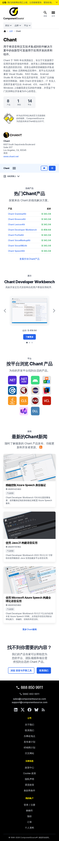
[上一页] (5, 310)
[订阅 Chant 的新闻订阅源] (40, 447)
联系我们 (43, 670)
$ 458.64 (46, 230)
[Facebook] (29, 709)
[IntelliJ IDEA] (46, 390)
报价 (29, 816)
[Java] (12, 401)
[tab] (27, 342)
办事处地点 (29, 736)
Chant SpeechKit (16, 251)
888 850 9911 (32, 687)
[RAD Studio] (35, 401)
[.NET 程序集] (24, 380)
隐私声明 (29, 779)
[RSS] (43, 709)
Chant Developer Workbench (22, 230)
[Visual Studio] (24, 411)
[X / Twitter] (22, 709)
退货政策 (29, 784)
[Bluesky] (36, 709)
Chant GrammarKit (17, 214)
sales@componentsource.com (29, 698)
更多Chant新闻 (29, 629)
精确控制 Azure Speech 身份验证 (26, 485)
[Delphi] (24, 390)
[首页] (4, 31)
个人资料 (29, 827)
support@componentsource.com (29, 702)
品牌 (17, 25)
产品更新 (10, 493)
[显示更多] (57, 2)
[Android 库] (35, 380)
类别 (7, 25)
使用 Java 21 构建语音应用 (21, 542)
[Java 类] (24, 401)
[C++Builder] (12, 390)
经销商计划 (29, 747)
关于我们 (29, 724)
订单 (29, 822)
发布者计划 (29, 741)
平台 (26, 25)
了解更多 (29, 337)
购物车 (29, 810)
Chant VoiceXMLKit (17, 245)
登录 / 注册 (29, 804)
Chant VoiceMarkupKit (19, 240)
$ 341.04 (46, 214)
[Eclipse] (35, 390)
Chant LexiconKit (16, 224)
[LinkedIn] (15, 709)
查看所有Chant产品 (29, 258)
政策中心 (29, 767)
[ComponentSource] (13, 13)
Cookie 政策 (29, 773)
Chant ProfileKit (16, 235)
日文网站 (29, 753)
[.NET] (12, 380)
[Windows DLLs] (35, 411)
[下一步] (54, 310)
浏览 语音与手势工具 (21, 670)
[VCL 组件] (46, 401)
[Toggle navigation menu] (14, 168)
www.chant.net (11, 156)
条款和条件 (29, 790)
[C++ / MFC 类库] (46, 380)
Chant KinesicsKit (17, 219)
